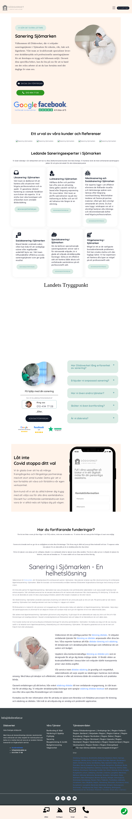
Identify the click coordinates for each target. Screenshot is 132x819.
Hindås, (100, 770)
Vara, (83, 782)
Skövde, (97, 778)
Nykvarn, (113, 760)
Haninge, (121, 758)
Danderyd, (109, 758)
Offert (46, 817)
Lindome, (106, 773)
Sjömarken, (114, 775)
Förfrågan (59, 817)
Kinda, (112, 790)
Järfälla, (84, 760)
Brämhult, (76, 768)
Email (72, 817)
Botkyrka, (101, 758)
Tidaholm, (105, 780)
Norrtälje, (106, 760)
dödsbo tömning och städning (103, 641)
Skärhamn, (77, 778)
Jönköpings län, (87, 787)
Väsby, (115, 763)
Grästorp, (76, 770)
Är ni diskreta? (79, 418)
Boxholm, (98, 790)
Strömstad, (77, 780)
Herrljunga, (93, 770)
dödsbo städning (80, 670)
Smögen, (111, 778)
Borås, (125, 765)
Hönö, (109, 770)
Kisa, (117, 790)
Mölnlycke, (90, 775)
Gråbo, (125, 768)
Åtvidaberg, (91, 790)
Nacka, (100, 760)
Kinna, (120, 770)
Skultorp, (104, 778)
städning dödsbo (65, 685)
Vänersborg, (103, 782)
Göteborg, (76, 758)
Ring (85, 817)
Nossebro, (106, 775)
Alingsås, (102, 765)
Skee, (83, 778)
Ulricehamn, (77, 782)
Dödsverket (28, 580)
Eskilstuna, (85, 758)
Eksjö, (96, 787)
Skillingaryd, (89, 778)
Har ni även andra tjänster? (87, 393)
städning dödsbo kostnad (92, 689)
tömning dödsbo (99, 635)
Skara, (121, 775)
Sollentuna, (82, 763)
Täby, (103, 763)
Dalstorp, (98, 768)
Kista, (89, 760)
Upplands (108, 763)
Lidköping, (92, 773)
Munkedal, (98, 775)
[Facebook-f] (57, 798)
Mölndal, (83, 775)
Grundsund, (84, 770)
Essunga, (105, 768)
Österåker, (76, 765)
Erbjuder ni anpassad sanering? (90, 380)
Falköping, (112, 768)
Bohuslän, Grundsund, (116, 782)
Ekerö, (115, 758)
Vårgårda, (89, 782)
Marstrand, (122, 773)
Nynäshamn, (121, 760)
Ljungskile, (114, 773)
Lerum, (85, 773)
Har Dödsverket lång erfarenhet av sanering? (90, 366)
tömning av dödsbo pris (98, 654)
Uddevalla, (121, 780)
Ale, (97, 765)
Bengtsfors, (110, 765)
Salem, (75, 763)
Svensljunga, (85, 780)
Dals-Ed (83, 768)
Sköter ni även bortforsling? (88, 405)
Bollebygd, (119, 765)
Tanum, (93, 780)
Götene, (119, 768)
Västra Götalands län (87, 765)
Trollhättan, (113, 780)
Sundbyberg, (96, 763)
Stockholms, (93, 758)
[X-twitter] (63, 798)
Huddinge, (76, 760)
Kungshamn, (77, 773)
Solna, (89, 763)
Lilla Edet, (99, 773)
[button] (113, 8)
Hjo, (104, 770)
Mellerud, (76, 775)
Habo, (101, 787)
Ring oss (41, 402)
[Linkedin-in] (69, 798)
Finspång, (106, 790)
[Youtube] (75, 798)
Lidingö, (94, 760)
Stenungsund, (119, 778)
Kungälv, (126, 770)
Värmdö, (121, 763)
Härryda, (114, 770)
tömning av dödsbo (86, 638)
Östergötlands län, (79, 790)
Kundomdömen (17, 748)
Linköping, (123, 790)
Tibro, (99, 780)
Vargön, (96, 782)
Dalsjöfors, (90, 768)
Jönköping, (107, 787)
